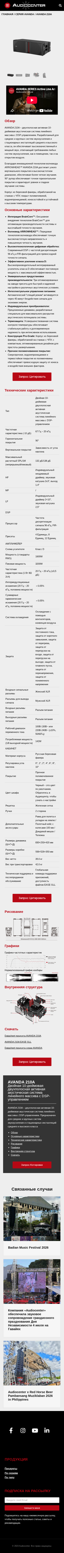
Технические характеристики (26, 1140)
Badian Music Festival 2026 (28, 1247)
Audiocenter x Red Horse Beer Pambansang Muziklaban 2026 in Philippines (30, 1395)
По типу (9, 1477)
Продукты (11, 1468)
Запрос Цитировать (32, 376)
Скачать (15, 1155)
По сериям (11, 1473)
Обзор (14, 1132)
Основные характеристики (25, 1136)
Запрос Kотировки (32, 1164)
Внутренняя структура (23, 1151)
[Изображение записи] (31, 1218)
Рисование (16, 1143)
